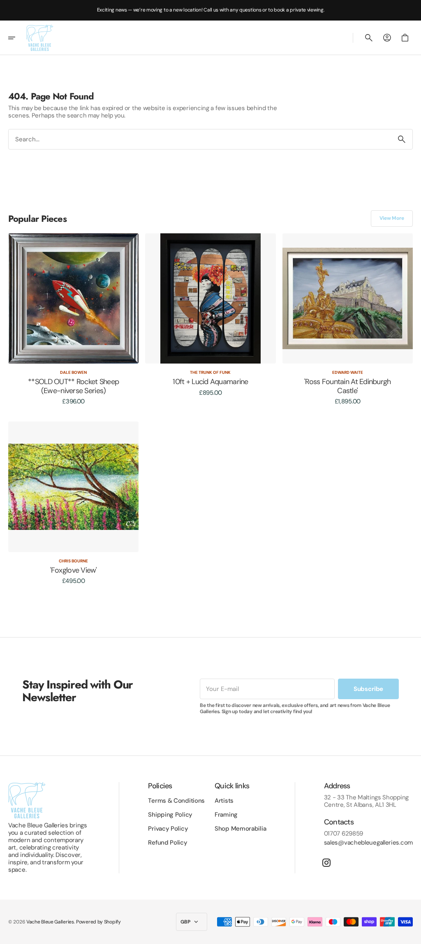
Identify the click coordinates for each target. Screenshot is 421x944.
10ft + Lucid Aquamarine (210, 382)
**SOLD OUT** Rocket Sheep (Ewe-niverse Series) (73, 386)
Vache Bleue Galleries (50, 922)
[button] (17, 38)
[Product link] (73, 319)
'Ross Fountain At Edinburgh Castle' (347, 386)
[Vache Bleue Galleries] (39, 38)
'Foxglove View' (73, 570)
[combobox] (200, 139)
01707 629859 (343, 833)
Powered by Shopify (98, 922)
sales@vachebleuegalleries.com (368, 842)
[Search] (401, 139)
